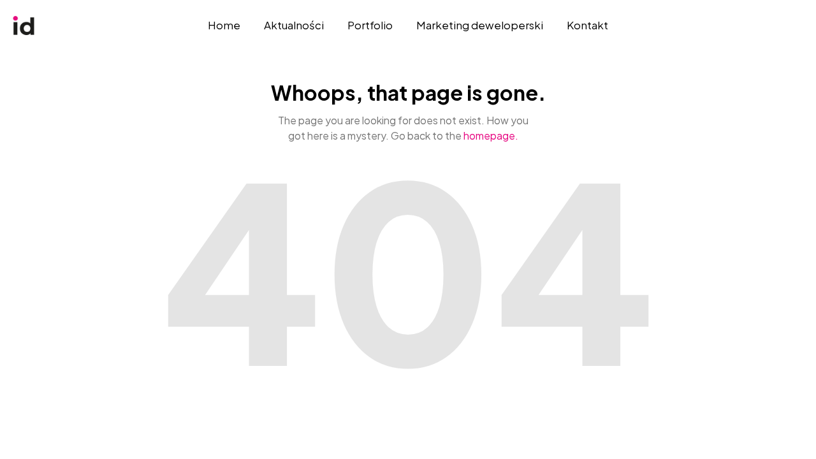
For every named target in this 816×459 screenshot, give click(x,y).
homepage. (490, 135)
